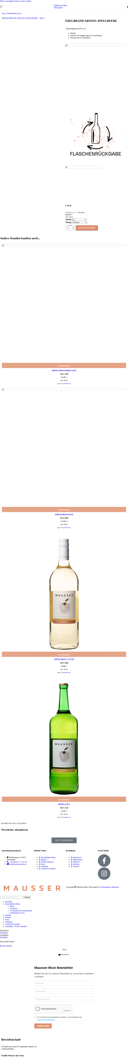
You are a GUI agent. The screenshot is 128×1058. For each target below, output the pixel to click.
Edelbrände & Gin (14, 13)
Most (12, 906)
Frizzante (13, 908)
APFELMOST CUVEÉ (64, 659)
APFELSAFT (64, 804)
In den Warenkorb (86, 228)
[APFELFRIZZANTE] (64, 450)
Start (4, 13)
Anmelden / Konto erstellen (16, 926)
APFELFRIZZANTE (64, 514)
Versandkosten (66, 383)
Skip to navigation (7, 1)
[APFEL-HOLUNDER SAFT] (64, 306)
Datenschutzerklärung (46, 1020)
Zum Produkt (64, 366)
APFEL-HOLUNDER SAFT (64, 370)
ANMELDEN (43, 1026)
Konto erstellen (6, 946)
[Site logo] (64, 8)
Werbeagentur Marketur (109, 887)
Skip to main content (23, 1)
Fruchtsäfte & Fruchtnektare (21, 911)
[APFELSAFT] (64, 739)
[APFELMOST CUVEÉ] (64, 594)
